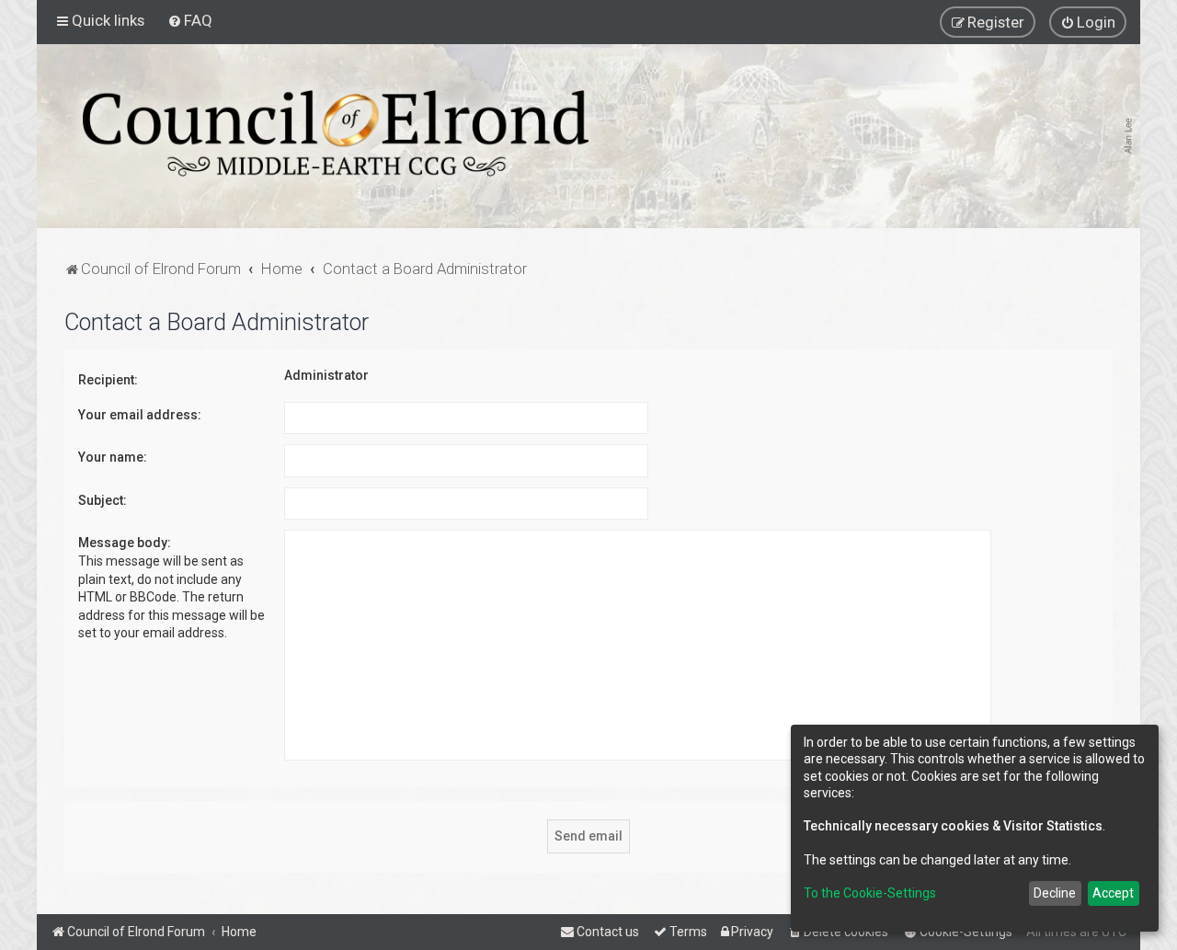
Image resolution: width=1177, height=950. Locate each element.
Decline (1055, 893)
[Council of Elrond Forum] (335, 133)
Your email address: (139, 414)
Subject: (102, 500)
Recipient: (108, 379)
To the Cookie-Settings (870, 893)
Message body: (124, 542)
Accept (1113, 893)
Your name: (112, 457)
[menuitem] (190, 20)
